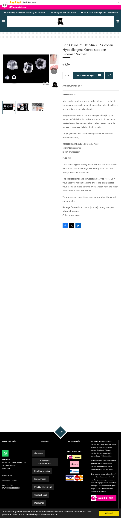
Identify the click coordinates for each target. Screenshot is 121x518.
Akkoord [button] (108, 513)
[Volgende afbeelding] (54, 71)
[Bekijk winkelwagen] (117, 21)
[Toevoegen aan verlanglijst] (109, 75)
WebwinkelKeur (106, 456)
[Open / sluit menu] (3, 21)
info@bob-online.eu (9, 480)
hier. (111, 469)
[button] (8, 107)
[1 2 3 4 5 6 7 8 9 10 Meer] (67, 75)
